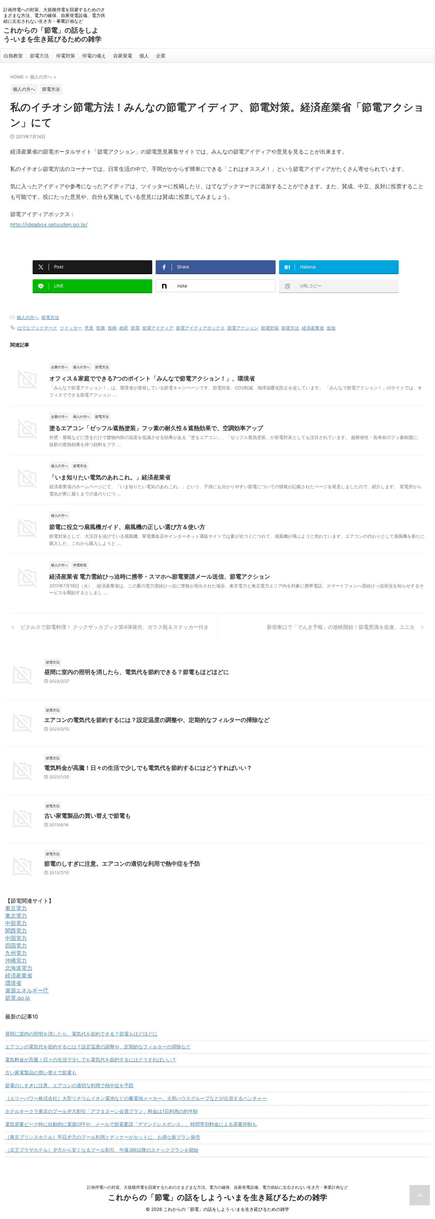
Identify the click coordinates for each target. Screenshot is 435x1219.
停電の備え (94, 55)
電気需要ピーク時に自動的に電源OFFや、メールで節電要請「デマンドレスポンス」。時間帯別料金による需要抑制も (131, 1124)
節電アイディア (157, 328)
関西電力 (16, 930)
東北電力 (16, 915)
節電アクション (242, 328)
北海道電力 (18, 968)
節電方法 (39, 55)
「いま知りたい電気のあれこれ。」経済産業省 (110, 477)
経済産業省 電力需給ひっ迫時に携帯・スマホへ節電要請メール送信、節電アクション (159, 576)
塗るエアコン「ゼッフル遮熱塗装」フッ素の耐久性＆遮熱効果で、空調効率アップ (156, 428)
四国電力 (16, 945)
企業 (161, 55)
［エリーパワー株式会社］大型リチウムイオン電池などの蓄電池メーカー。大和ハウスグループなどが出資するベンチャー (136, 1098)
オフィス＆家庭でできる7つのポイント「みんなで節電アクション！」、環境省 (152, 378)
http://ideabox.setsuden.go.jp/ (49, 224)
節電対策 (270, 328)
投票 (100, 328)
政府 (123, 328)
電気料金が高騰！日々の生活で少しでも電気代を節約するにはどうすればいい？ (148, 767)
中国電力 (16, 938)
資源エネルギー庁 (27, 990)
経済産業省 (313, 328)
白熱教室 (13, 55)
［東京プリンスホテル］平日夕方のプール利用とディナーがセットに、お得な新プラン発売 (102, 1137)
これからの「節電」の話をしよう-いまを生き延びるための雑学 (217, 1197)
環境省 (13, 982)
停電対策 (65, 55)
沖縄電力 (16, 960)
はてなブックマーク (37, 328)
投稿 (112, 328)
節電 (135, 328)
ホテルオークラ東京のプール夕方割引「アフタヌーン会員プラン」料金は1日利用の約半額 (101, 1111)
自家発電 (122, 55)
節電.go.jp (17, 997)
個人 (144, 55)
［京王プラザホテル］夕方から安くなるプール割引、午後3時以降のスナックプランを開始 (101, 1150)
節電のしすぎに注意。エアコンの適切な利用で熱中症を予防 (122, 863)
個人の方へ (28, 317)
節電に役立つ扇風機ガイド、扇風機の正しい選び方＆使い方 (127, 527)
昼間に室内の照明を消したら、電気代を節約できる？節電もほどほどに (136, 672)
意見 (89, 328)
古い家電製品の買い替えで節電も (87, 815)
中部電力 (16, 923)
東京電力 (16, 908)
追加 (331, 328)
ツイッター (71, 328)
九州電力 (16, 953)
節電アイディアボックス (200, 328)
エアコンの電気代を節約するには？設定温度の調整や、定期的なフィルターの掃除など (156, 720)
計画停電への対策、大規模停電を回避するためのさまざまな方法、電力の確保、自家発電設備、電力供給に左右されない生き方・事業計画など (217, 1187)
